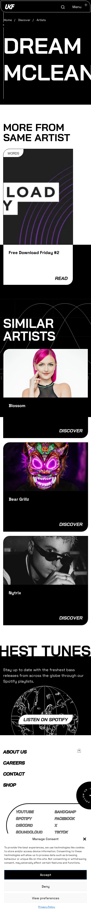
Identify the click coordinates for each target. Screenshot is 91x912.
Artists (41, 20)
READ (61, 278)
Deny (46, 886)
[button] (85, 839)
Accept (45, 875)
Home (8, 20)
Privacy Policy (46, 907)
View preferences (45, 898)
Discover (24, 20)
